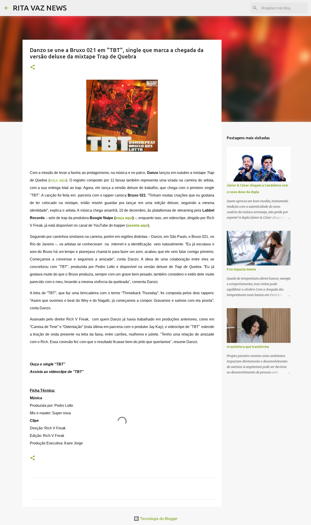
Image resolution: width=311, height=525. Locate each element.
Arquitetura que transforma (248, 347)
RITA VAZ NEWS (40, 8)
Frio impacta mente (241, 269)
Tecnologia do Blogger (158, 519)
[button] (32, 67)
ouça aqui (58, 180)
